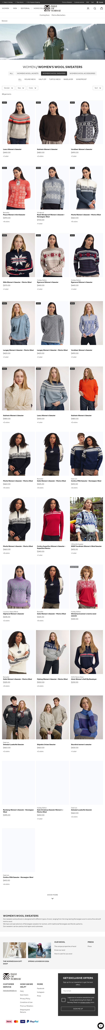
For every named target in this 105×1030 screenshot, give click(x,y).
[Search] (94, 8)
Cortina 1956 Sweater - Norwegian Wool (86, 481)
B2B (87, 2)
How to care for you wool (63, 954)
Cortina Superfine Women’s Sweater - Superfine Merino (51, 547)
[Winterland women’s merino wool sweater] (86, 586)
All (11, 73)
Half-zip (42, 79)
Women (5, 8)
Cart (92, 2)
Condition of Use (26, 1002)
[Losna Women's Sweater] (18, 122)
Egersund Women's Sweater (47, 282)
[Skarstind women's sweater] (86, 717)
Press (90, 946)
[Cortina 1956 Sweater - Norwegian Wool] (86, 454)
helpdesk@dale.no (10, 991)
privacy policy (85, 1002)
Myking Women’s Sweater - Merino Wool (52, 679)
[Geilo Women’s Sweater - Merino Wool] (52, 454)
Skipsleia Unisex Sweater (46, 744)
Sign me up (78, 1009)
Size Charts (24, 995)
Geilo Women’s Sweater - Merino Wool (51, 481)
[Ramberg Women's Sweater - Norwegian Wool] (18, 783)
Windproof (81, 79)
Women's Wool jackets (27, 73)
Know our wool (59, 950)
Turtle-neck (55, 79)
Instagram (40, 992)
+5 (74, 221)
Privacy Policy (25, 999)
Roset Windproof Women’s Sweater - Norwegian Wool (51, 216)
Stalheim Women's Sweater (47, 149)
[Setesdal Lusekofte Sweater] (18, 717)
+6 (74, 488)
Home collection (42, 8)
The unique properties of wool (65, 946)
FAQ (21, 991)
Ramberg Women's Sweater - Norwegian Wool (18, 811)
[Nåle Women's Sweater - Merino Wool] (18, 255)
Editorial (25, 8)
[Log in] (88, 8)
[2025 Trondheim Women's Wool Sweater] (86, 519)
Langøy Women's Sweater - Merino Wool (18, 350)
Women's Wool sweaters (54, 73)
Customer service (79, 2)
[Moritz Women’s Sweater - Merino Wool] (86, 188)
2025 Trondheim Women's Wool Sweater (86, 546)
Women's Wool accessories (82, 73)
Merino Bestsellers (58, 15)
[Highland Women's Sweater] (18, 586)
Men (15, 8)
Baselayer (68, 79)
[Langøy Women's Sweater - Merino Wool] (18, 323)
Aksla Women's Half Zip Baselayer (84, 679)
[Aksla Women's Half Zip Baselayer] (86, 652)
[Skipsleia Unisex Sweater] (52, 717)
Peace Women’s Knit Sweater (14, 215)
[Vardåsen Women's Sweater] (86, 122)
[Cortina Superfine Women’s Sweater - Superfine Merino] (52, 519)
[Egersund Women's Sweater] (52, 255)
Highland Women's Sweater (13, 614)
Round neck (30, 79)
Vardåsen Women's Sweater (81, 149)
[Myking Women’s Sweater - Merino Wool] (52, 652)
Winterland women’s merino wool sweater (83, 615)
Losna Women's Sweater (12, 149)
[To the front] (60, 8)
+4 (6, 221)
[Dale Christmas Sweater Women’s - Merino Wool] (52, 783)
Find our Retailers (67, 2)
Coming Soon (45, 15)
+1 (6, 156)
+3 (40, 488)
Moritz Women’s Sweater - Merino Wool (86, 215)
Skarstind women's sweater (81, 744)
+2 (40, 156)
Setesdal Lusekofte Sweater (13, 744)
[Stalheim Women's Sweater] (52, 122)
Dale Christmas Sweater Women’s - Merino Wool (50, 811)
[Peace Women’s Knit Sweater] (18, 188)
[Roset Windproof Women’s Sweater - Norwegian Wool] (52, 188)
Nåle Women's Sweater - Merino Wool (17, 282)
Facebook (40, 988)
